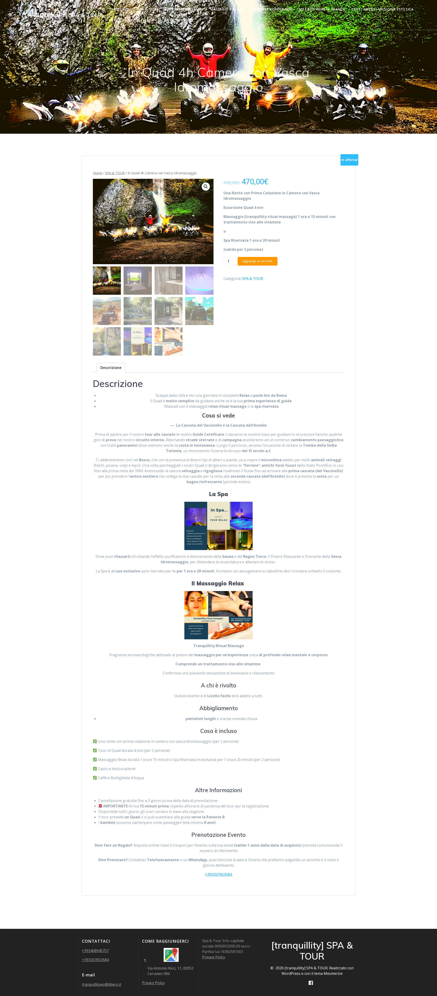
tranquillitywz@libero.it (101, 984)
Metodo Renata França (322, 9)
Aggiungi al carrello (257, 261)
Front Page (120, 9)
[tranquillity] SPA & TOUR (62, 15)
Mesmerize (333, 973)
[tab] (111, 367)
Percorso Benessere (184, 9)
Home (97, 173)
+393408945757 (95, 950)
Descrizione (111, 367)
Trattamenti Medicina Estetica (382, 9)
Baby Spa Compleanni (272, 9)
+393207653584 (218, 874)
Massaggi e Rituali (228, 9)
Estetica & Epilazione (130, 20)
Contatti (171, 20)
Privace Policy (213, 957)
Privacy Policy (153, 982)
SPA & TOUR (148, 9)
